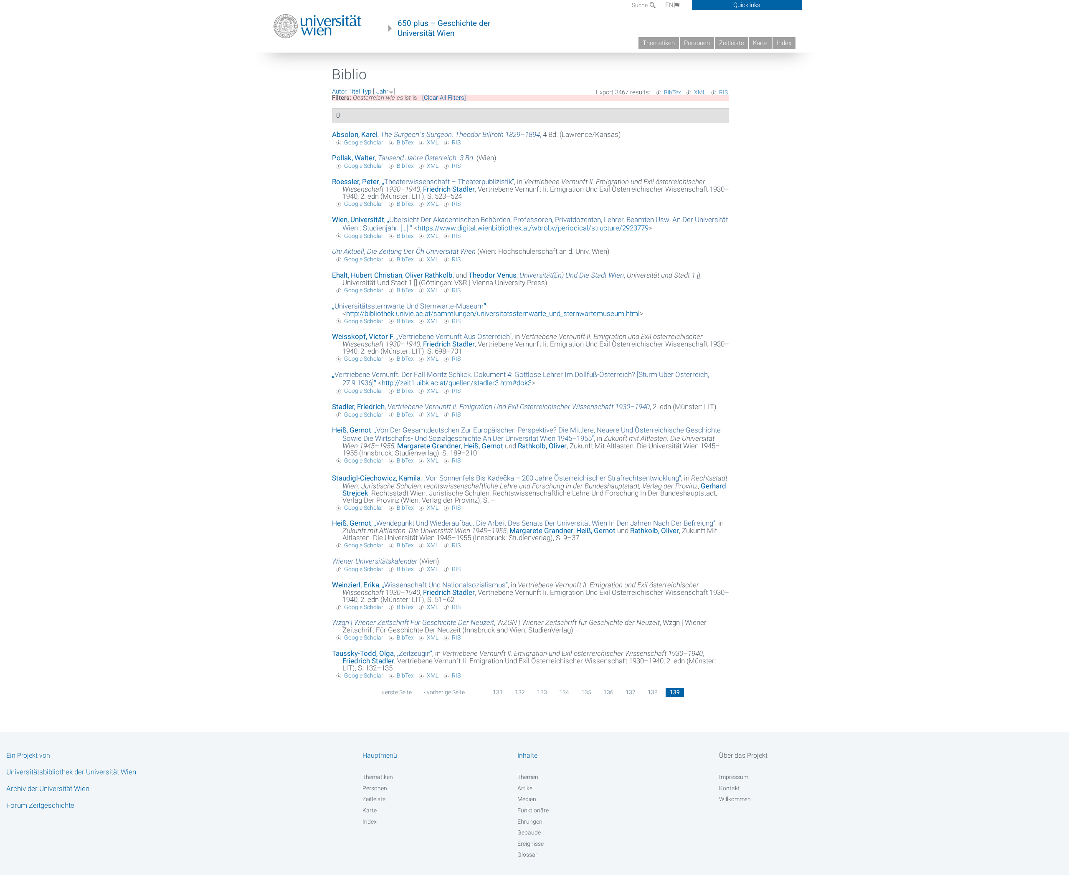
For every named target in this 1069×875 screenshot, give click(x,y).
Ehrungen (529, 821)
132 (520, 692)
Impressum (733, 777)
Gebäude (529, 832)
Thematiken (659, 43)
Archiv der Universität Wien (47, 788)
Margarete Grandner (429, 446)
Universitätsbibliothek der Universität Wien (71, 772)
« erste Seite (396, 692)
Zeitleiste (731, 43)
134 (564, 692)
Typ (366, 91)
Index (784, 43)
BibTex (672, 92)
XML (700, 92)
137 (631, 692)
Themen (527, 777)
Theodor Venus (493, 275)
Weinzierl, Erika (355, 585)
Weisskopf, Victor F (362, 336)
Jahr (382, 91)
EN (669, 5)
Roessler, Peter (355, 181)
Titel (354, 91)
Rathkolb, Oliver (542, 446)
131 (498, 692)
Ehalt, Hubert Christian (367, 275)
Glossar (527, 854)
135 (586, 692)
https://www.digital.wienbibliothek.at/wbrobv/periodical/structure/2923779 (533, 228)
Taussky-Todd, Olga (363, 653)
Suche (640, 5)
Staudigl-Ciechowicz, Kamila (376, 478)
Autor (339, 91)
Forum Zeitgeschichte (40, 805)
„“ (448, 181)
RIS (723, 92)
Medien (526, 799)
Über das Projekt (743, 755)
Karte (760, 43)
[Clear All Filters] (444, 97)
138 (653, 692)
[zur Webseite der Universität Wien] (318, 26)
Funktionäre (533, 810)
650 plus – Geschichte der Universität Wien (444, 28)
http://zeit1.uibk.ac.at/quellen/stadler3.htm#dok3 (457, 383)
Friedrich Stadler (449, 189)
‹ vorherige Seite (444, 692)
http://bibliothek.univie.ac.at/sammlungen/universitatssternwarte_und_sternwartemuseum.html (493, 313)
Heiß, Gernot (351, 430)
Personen (697, 43)
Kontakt (729, 788)
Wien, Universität (358, 219)
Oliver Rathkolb (429, 275)
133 (542, 692)
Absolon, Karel (354, 134)
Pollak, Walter (353, 158)
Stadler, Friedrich (358, 406)
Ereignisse (530, 843)
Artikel (525, 788)
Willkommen (735, 799)
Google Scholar (363, 142)
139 (675, 692)
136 (608, 692)
